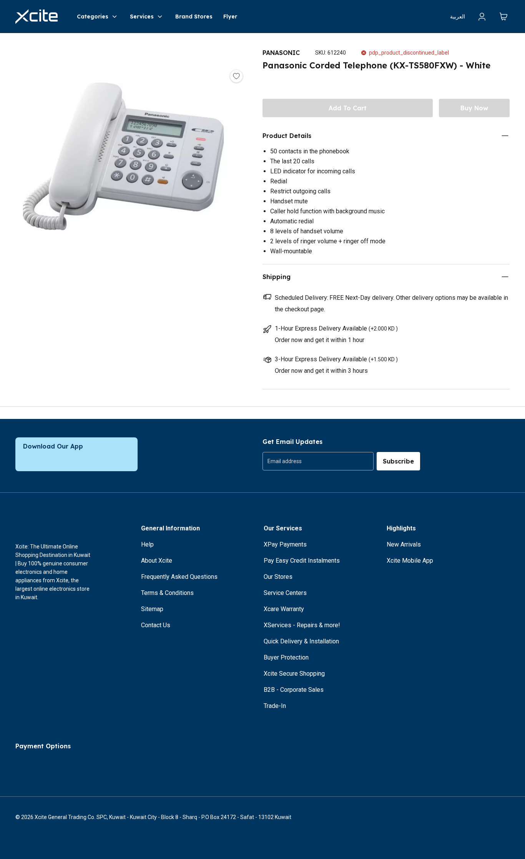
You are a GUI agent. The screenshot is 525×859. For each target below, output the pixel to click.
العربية (457, 16)
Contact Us (155, 625)
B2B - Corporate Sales (294, 689)
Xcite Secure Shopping (294, 673)
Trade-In (275, 705)
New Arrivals (404, 544)
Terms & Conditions (167, 592)
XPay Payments (285, 544)
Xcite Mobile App (410, 560)
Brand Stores (194, 16)
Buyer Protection (286, 657)
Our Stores (278, 576)
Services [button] (142, 16)
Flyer (230, 16)
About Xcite (156, 560)
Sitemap (152, 609)
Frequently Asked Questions (179, 576)
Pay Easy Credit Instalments (302, 560)
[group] (318, 461)
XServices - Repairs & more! (302, 625)
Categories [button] (92, 16)
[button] (123, 158)
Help (147, 544)
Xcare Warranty (284, 609)
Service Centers (285, 592)
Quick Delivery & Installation (301, 641)
